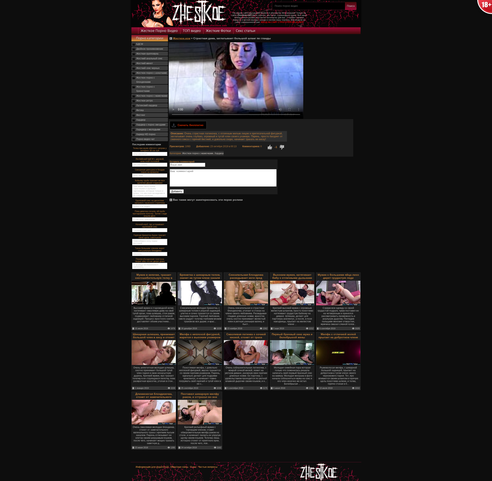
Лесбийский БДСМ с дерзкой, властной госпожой (149, 160)
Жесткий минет (144, 63)
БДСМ (139, 44)
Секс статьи (245, 30)
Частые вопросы (207, 467)
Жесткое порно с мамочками (151, 95)
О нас (193, 467)
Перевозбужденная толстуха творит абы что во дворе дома (150, 260)
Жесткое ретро (144, 100)
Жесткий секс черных (148, 68)
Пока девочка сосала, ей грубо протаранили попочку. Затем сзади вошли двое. (150, 213)
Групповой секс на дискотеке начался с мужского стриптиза (150, 201)
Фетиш (140, 110)
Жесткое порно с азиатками (151, 73)
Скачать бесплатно (191, 125)
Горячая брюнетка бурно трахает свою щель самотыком (150, 236)
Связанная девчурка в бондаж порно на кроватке (150, 171)
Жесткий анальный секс (149, 58)
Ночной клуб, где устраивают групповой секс (149, 225)
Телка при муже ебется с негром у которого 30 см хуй (150, 149)
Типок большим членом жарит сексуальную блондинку (150, 249)
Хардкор (140, 120)
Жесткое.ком (181, 38)
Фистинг (140, 115)
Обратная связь (179, 467)
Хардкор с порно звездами (150, 124)
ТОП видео (192, 30)
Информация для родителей (152, 467)
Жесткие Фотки (218, 30)
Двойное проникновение (149, 49)
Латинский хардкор (146, 105)
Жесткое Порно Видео (159, 30)
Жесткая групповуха (147, 53)
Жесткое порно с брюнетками (145, 88)
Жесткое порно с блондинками (145, 79)
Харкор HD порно (145, 134)
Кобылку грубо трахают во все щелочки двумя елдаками (150, 181)
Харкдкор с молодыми (148, 129)
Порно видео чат (145, 139)
